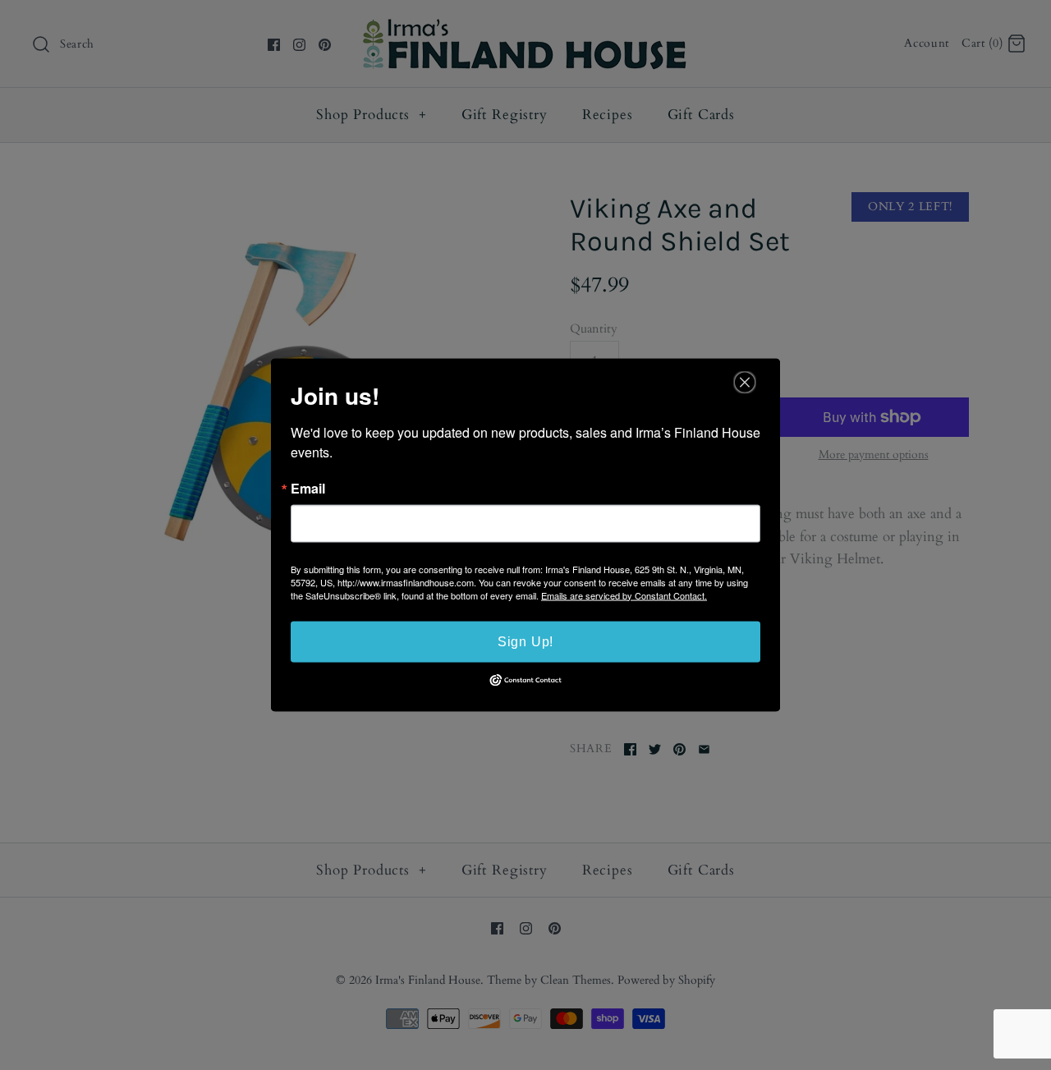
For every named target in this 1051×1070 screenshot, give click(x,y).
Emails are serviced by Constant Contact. (624, 594)
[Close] (744, 382)
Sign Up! (525, 641)
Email (308, 487)
